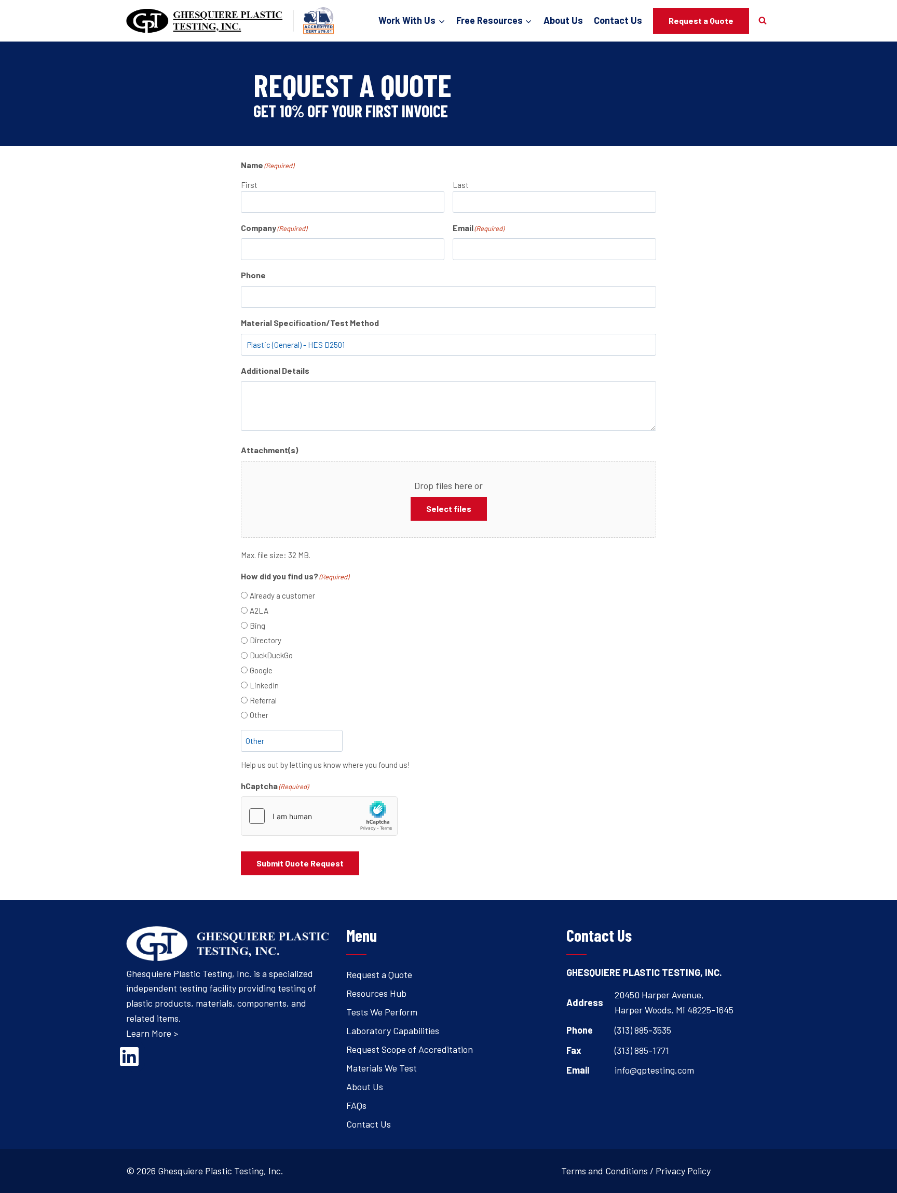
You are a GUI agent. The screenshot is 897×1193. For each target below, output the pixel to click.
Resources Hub (376, 993)
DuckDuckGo (271, 655)
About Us (563, 20)
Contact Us (618, 20)
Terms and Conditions (604, 1170)
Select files (448, 508)
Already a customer (282, 595)
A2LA (259, 610)
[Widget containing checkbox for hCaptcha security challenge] (319, 816)
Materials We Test (381, 1068)
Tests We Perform (381, 1012)
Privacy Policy (683, 1170)
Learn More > (152, 1033)
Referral (263, 700)
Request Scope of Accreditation (409, 1049)
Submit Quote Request (300, 863)
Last (461, 184)
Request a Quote (701, 20)
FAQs (356, 1105)
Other (259, 715)
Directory (265, 640)
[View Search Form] (762, 20)
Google (261, 670)
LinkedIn (264, 685)
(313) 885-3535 (643, 1030)
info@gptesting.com (654, 1070)
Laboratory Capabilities (392, 1030)
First (249, 184)
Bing (257, 625)
